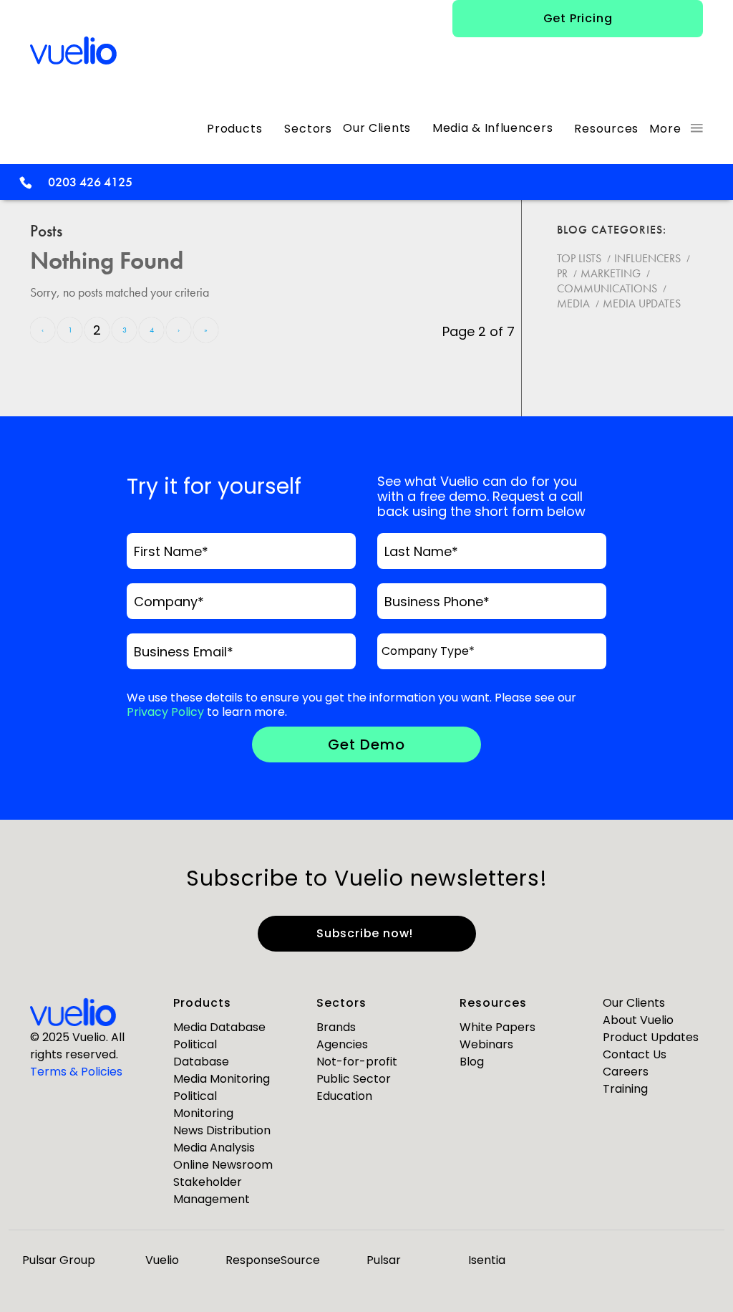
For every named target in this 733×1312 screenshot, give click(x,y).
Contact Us (634, 1054)
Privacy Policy (165, 712)
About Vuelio (638, 1020)
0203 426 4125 (90, 181)
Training (625, 1089)
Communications (607, 288)
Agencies (342, 1044)
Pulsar (383, 1260)
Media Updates (642, 303)
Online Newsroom (223, 1165)
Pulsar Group (58, 1260)
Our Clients (634, 1003)
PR (562, 273)
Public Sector (353, 1079)
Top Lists (579, 258)
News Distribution (222, 1130)
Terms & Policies (76, 1071)
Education (344, 1096)
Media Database (219, 1027)
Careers (626, 1071)
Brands (336, 1027)
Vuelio (162, 1260)
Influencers (647, 258)
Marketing (611, 273)
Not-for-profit (356, 1061)
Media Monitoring (221, 1079)
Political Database (201, 1053)
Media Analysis (214, 1147)
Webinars (486, 1044)
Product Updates (651, 1037)
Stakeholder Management (211, 1190)
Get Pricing (578, 18)
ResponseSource (272, 1260)
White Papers (497, 1027)
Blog (472, 1061)
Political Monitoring (203, 1104)
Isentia (486, 1260)
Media (573, 303)
